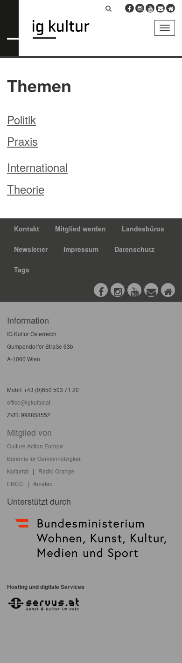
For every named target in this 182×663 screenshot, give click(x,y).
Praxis (22, 141)
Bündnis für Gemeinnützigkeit (44, 458)
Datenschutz (134, 249)
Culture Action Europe (35, 446)
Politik (21, 119)
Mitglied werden (80, 228)
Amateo (43, 483)
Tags (21, 269)
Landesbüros (143, 228)
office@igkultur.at (28, 402)
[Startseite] (68, 29)
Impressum (80, 249)
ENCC (15, 483)
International (37, 167)
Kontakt (26, 228)
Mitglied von (29, 432)
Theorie (25, 189)
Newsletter (31, 249)
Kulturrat (17, 471)
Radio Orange (56, 471)
